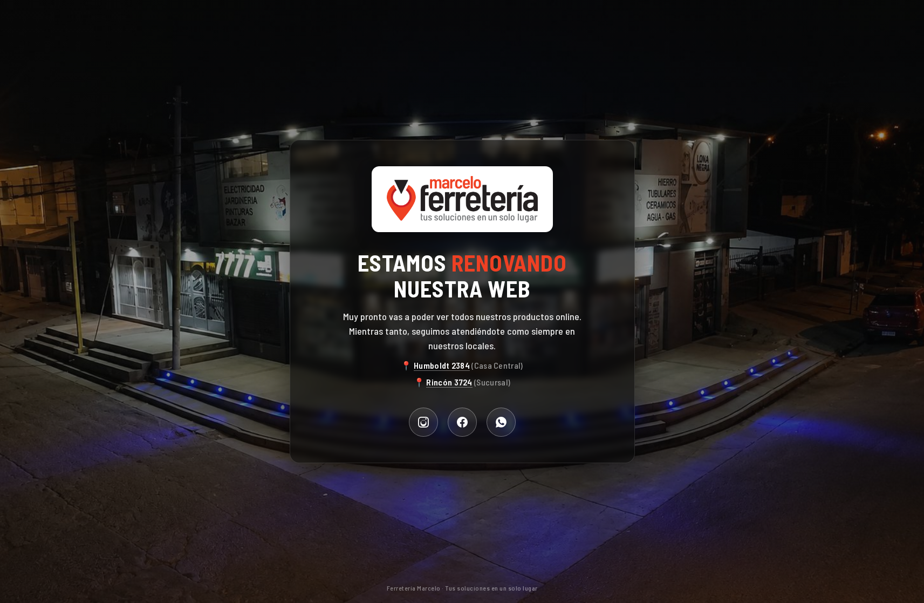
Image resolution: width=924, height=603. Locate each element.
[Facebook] (462, 422)
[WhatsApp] (501, 422)
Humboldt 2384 (442, 365)
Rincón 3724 (449, 382)
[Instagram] (423, 422)
